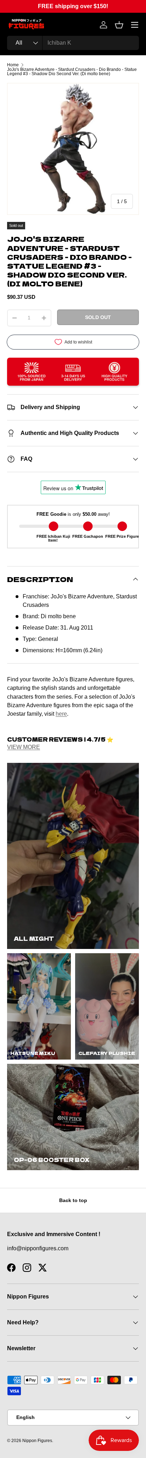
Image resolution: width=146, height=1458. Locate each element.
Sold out (98, 317)
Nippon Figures (37, 1440)
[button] (119, 25)
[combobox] (73, 43)
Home (13, 65)
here (61, 713)
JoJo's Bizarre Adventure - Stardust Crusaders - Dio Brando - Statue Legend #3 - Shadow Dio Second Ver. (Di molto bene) (72, 71)
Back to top (73, 1200)
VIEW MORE (23, 747)
